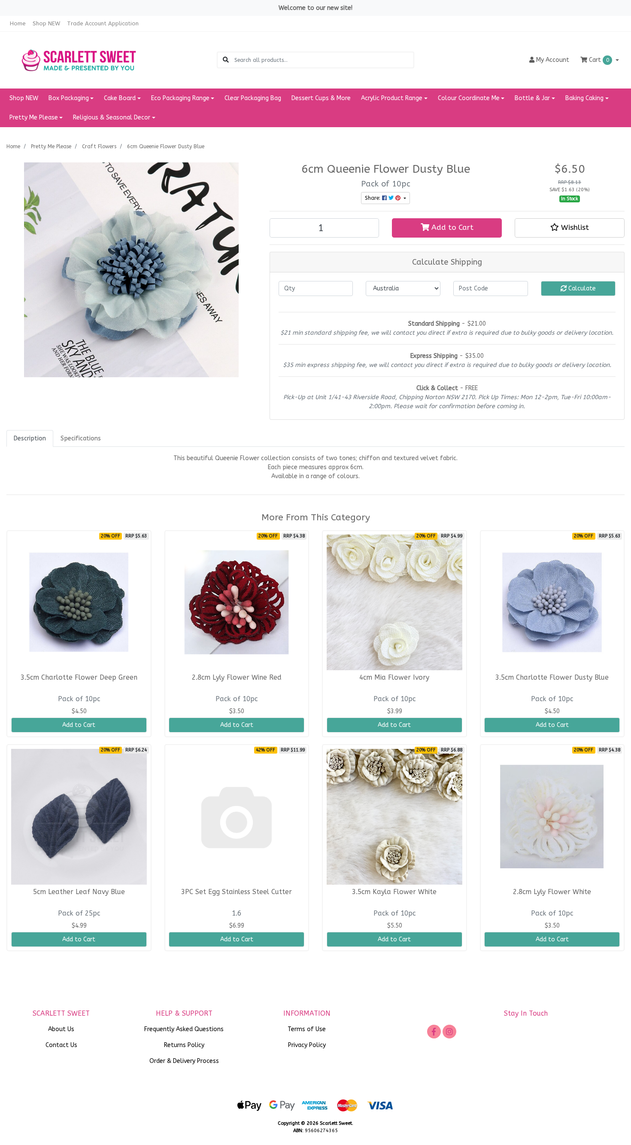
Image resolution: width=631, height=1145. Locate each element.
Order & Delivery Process (184, 1061)
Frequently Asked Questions (184, 1029)
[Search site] (225, 59)
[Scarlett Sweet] (78, 59)
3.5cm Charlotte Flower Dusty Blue (552, 677)
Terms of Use (307, 1029)
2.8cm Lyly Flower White (552, 892)
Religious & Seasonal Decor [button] (111, 117)
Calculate (581, 288)
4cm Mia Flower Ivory (394, 677)
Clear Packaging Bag (252, 98)
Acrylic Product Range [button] (391, 98)
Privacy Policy (307, 1045)
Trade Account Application (103, 23)
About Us (61, 1029)
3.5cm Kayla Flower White (394, 892)
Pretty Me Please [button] (33, 117)
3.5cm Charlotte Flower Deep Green (79, 677)
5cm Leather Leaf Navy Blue (79, 892)
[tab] (29, 438)
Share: (373, 198)
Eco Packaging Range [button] (180, 98)
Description (30, 438)
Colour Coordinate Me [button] (469, 98)
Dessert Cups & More (321, 98)
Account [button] (552, 60)
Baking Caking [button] (584, 98)
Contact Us (61, 1045)
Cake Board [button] (120, 98)
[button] (570, 227)
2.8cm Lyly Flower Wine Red (237, 677)
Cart (598, 60)
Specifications (81, 438)
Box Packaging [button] (69, 98)
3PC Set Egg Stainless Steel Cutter (236, 892)
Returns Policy (184, 1045)
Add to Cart (451, 227)
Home (18, 23)
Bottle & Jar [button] (532, 98)
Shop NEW (46, 23)
